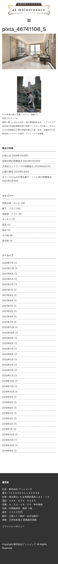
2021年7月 (7, 305)
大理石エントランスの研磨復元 (18, 166)
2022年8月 (8, 273)
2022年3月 (8, 284)
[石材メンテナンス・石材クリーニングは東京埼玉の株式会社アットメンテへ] (29, 8)
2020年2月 (8, 375)
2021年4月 (7, 316)
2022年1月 (7, 289)
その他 (5, 235)
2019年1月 (7, 429)
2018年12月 (8, 434)
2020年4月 (8, 364)
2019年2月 (7, 423)
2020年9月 (8, 338)
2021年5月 (7, 311)
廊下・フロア (9, 208)
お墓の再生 (7, 171)
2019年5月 (7, 413)
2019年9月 (7, 397)
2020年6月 (8, 354)
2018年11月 (8, 440)
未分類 (5, 240)
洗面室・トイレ (10, 213)
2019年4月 (7, 418)
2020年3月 (8, 370)
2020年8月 (8, 343)
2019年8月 (7, 402)
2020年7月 (8, 348)
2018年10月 (8, 445)
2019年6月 (7, 407)
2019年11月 (8, 386)
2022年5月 (8, 279)
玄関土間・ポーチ (11, 203)
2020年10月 (8, 332)
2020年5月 (8, 359)
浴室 (4, 224)
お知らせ (6, 155)
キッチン (6, 219)
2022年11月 (8, 268)
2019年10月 (8, 391)
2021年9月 (7, 295)
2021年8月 (7, 300)
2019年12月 (8, 381)
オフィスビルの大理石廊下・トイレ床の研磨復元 (27, 177)
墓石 (4, 230)
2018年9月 (7, 450)
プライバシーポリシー (13, 526)
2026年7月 (8, 262)
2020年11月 (8, 327)
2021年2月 (7, 322)
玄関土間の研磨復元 (12, 161)
